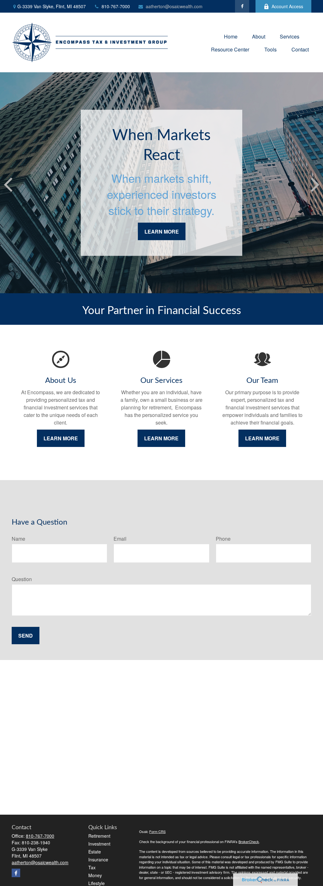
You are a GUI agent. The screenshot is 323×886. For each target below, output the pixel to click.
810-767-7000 (116, 6)
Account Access (287, 6)
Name (18, 538)
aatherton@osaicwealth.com (174, 6)
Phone (223, 538)
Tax (92, 867)
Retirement (99, 836)
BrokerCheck (248, 841)
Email (120, 538)
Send (25, 635)
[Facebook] (242, 6)
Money (95, 875)
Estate (94, 851)
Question (22, 579)
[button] (230, 35)
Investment (99, 844)
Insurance (98, 859)
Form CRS (157, 831)
